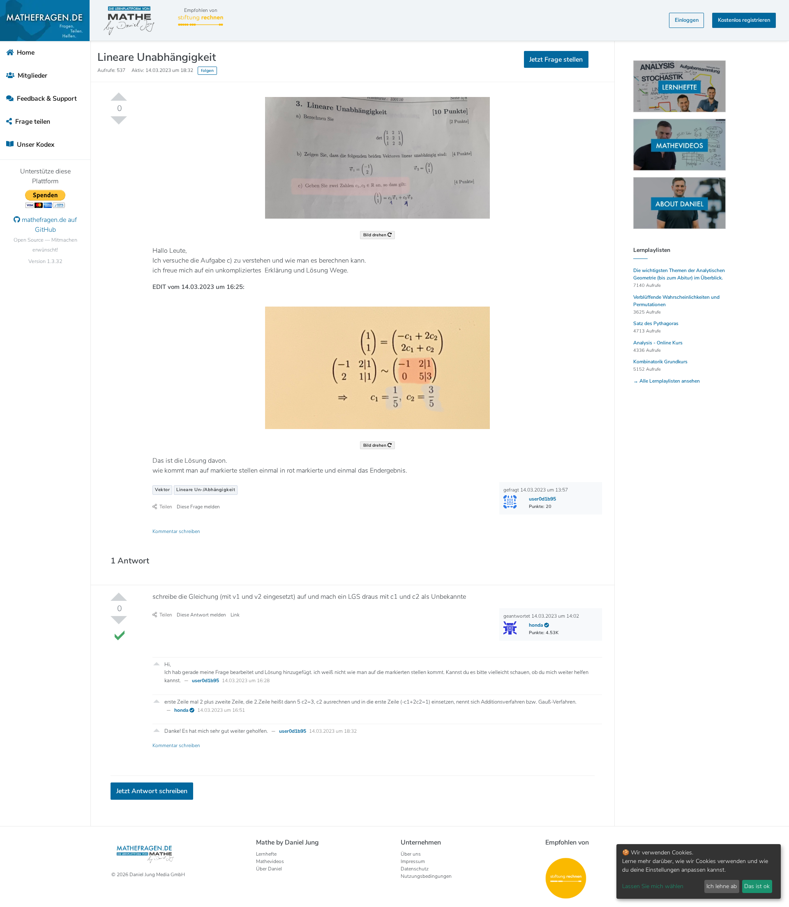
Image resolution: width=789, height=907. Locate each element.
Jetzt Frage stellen (394, 140)
